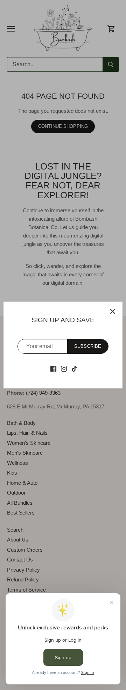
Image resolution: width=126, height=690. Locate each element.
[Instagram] (64, 368)
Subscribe (87, 346)
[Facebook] (53, 368)
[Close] (112, 311)
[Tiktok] (74, 368)
